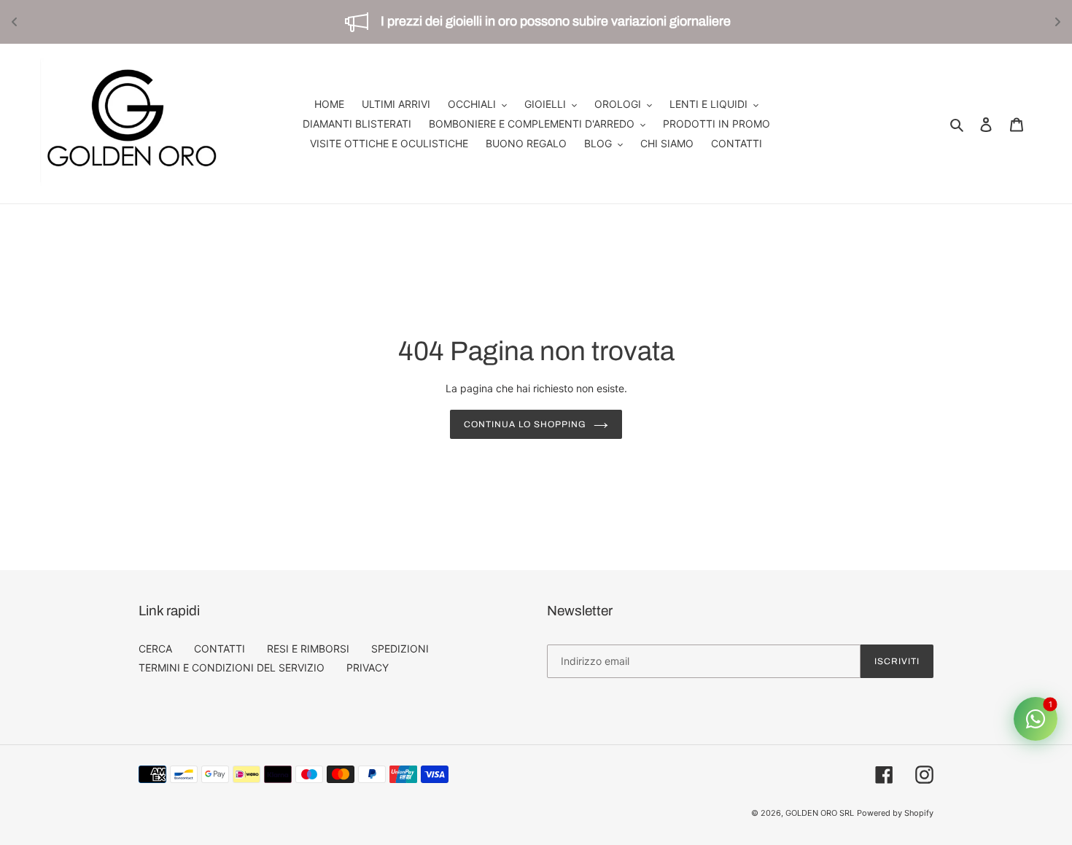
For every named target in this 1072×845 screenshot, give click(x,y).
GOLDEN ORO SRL (819, 813)
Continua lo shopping (525, 424)
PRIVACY (367, 667)
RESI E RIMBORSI (308, 648)
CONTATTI (219, 648)
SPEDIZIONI (400, 648)
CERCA (155, 648)
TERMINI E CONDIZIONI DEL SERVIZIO (232, 667)
